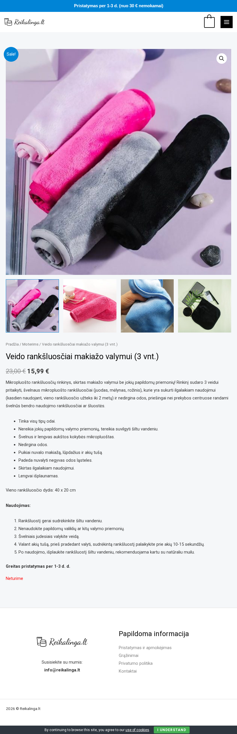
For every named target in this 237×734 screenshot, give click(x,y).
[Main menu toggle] (227, 22)
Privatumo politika (136, 663)
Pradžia (12, 344)
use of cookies (137, 730)
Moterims (30, 344)
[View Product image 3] (147, 306)
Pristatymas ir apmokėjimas (145, 647)
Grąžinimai (128, 655)
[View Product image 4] (204, 306)
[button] (221, 58)
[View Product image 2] (89, 306)
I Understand (171, 730)
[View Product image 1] (32, 306)
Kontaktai (128, 671)
